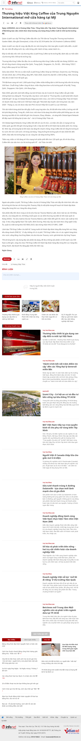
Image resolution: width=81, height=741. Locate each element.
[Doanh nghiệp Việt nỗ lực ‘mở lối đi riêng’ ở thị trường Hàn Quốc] (21, 586)
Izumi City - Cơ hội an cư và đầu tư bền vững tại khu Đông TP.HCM (61, 396)
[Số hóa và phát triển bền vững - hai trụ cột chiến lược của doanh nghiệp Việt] (21, 555)
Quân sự (73, 717)
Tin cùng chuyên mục (12, 326)
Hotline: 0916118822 (50, 3)
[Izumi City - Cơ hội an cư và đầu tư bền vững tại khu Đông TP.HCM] (21, 403)
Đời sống (9, 717)
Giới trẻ (45, 717)
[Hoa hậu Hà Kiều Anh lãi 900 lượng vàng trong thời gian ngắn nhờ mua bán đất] (51, 649)
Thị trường (9, 9)
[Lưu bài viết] (20, 23)
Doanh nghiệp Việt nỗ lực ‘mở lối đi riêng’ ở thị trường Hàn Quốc (60, 578)
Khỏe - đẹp (54, 717)
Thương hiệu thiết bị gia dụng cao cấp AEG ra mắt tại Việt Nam (10, 317)
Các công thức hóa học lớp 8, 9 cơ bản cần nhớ (18, 676)
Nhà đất (46, 391)
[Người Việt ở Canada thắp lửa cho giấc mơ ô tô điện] (21, 464)
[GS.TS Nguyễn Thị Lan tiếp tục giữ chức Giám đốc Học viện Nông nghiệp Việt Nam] (70, 306)
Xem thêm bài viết (40, 634)
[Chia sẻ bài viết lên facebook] (3, 23)
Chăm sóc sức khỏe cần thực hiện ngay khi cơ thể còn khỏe (50, 317)
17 (20, 654)
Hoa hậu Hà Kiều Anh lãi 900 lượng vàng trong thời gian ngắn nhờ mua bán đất (70, 647)
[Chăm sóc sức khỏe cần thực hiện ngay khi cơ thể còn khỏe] (50, 306)
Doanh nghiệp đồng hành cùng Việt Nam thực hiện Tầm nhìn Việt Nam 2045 (60, 519)
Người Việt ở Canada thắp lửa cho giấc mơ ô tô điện (60, 456)
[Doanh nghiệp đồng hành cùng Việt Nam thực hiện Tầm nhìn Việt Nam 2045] (21, 525)
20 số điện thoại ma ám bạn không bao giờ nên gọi (20, 683)
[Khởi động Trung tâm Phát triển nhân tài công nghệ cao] (30, 306)
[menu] (4, 3)
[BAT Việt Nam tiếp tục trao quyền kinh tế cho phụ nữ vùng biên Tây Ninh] (21, 434)
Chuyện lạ (64, 717)
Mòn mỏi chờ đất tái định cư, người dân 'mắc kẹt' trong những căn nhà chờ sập (59, 662)
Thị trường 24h (49, 330)
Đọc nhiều (11, 640)
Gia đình (37, 717)
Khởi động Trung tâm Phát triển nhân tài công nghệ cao (30, 317)
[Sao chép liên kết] (16, 23)
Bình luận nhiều (30, 640)
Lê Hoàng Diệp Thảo (18, 264)
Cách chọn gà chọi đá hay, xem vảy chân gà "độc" (19, 689)
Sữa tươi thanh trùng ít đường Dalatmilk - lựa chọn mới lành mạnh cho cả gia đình (59, 488)
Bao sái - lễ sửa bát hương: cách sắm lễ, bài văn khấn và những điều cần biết (19, 705)
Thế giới (28, 717)
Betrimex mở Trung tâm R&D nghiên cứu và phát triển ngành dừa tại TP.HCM (59, 610)
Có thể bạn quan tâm (12, 296)
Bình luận (7, 259)
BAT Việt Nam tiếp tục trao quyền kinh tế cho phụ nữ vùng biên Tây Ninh (60, 427)
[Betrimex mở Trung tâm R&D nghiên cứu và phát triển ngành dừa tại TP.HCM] (21, 616)
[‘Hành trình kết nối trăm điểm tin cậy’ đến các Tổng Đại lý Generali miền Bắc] (21, 373)
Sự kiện (4, 720)
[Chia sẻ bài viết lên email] (12, 23)
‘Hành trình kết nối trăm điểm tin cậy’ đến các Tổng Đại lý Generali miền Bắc (60, 366)
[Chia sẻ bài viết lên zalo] (7, 23)
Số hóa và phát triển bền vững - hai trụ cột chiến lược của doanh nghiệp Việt (59, 549)
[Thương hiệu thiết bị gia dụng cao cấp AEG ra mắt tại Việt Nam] (11, 306)
